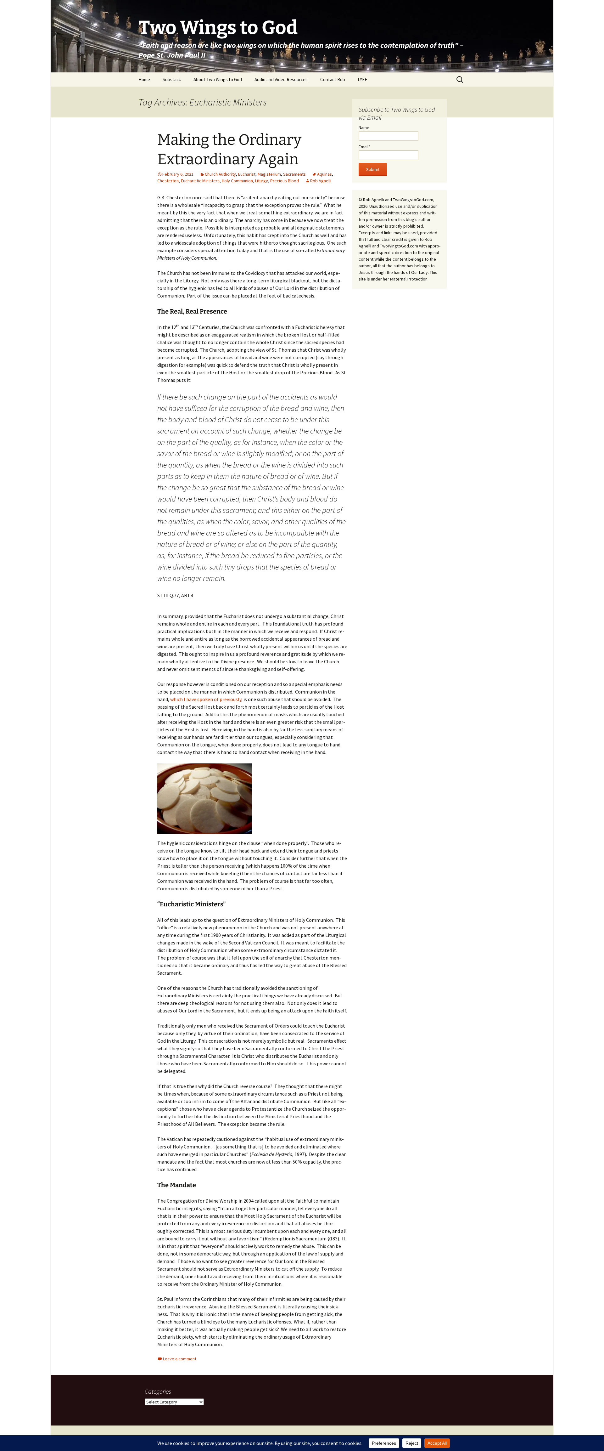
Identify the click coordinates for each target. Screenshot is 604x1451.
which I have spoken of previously (205, 699)
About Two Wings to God (217, 79)
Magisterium (269, 174)
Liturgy (261, 181)
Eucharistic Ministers (200, 181)
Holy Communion (237, 181)
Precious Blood (284, 181)
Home (144, 79)
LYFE (362, 79)
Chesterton (168, 181)
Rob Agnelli (320, 181)
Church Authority (220, 174)
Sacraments (294, 174)
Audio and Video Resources (281, 79)
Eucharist (246, 174)
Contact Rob (332, 79)
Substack (172, 79)
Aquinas (324, 174)
